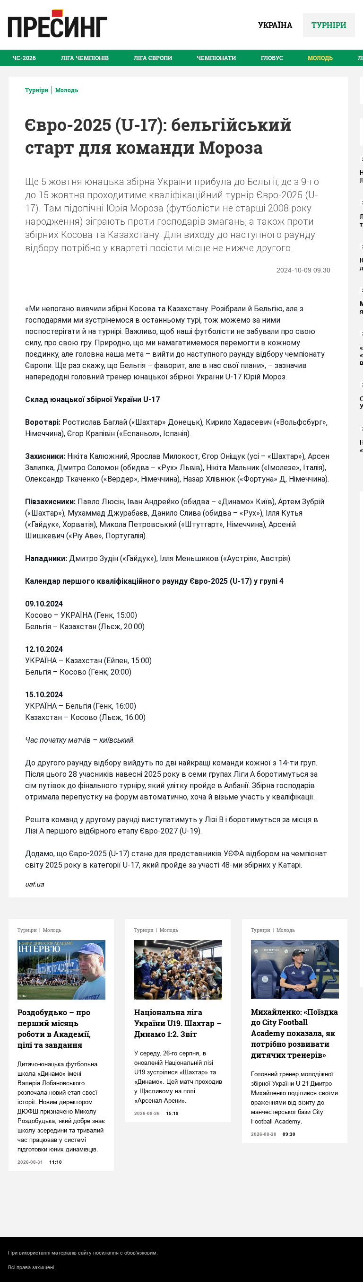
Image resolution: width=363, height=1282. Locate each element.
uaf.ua (34, 884)
